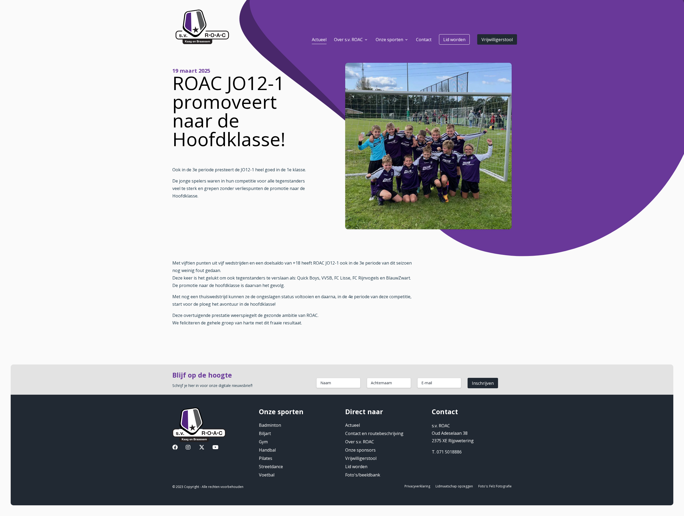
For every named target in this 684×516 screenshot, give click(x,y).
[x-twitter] (201, 448)
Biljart (265, 433)
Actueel (352, 425)
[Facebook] (175, 448)
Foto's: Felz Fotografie (495, 486)
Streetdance (271, 467)
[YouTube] (215, 448)
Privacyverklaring (417, 486)
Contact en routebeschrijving (374, 433)
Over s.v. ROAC (359, 442)
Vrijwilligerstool (497, 39)
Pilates (265, 458)
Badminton (270, 425)
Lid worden (454, 39)
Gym (263, 442)
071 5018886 (449, 452)
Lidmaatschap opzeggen (454, 486)
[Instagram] (188, 448)
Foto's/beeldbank (362, 475)
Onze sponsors (360, 450)
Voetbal (266, 475)
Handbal (267, 450)
